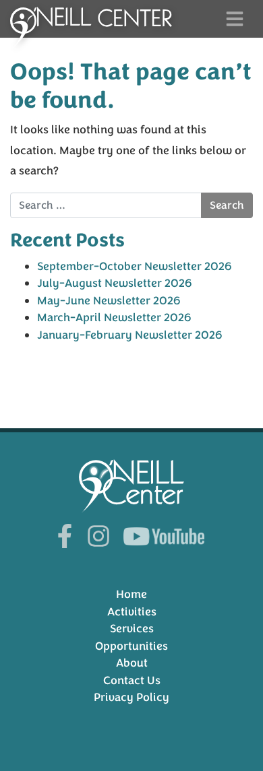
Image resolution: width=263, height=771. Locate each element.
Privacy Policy (131, 697)
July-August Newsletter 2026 (114, 283)
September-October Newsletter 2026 (134, 266)
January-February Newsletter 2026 (130, 335)
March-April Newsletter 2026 (114, 317)
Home (131, 594)
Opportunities (131, 646)
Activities (131, 611)
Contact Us (131, 680)
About (132, 663)
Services (132, 628)
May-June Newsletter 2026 (109, 300)
